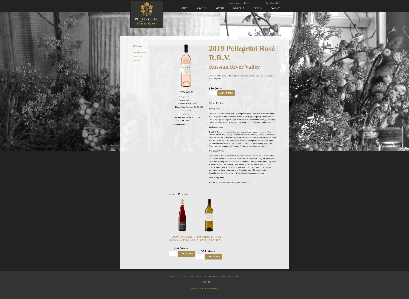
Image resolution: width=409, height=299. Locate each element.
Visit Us (220, 8)
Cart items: (273, 3)
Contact (275, 8)
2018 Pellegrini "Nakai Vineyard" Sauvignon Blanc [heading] (209, 239)
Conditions (189, 276)
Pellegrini (136, 60)
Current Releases (139, 52)
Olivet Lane (137, 56)
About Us (201, 8)
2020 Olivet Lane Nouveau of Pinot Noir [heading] (182, 238)
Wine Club (238, 8)
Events (258, 8)
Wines (184, 8)
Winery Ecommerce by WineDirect (204, 293)
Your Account (235, 3)
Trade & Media (233, 276)
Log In (246, 3)
